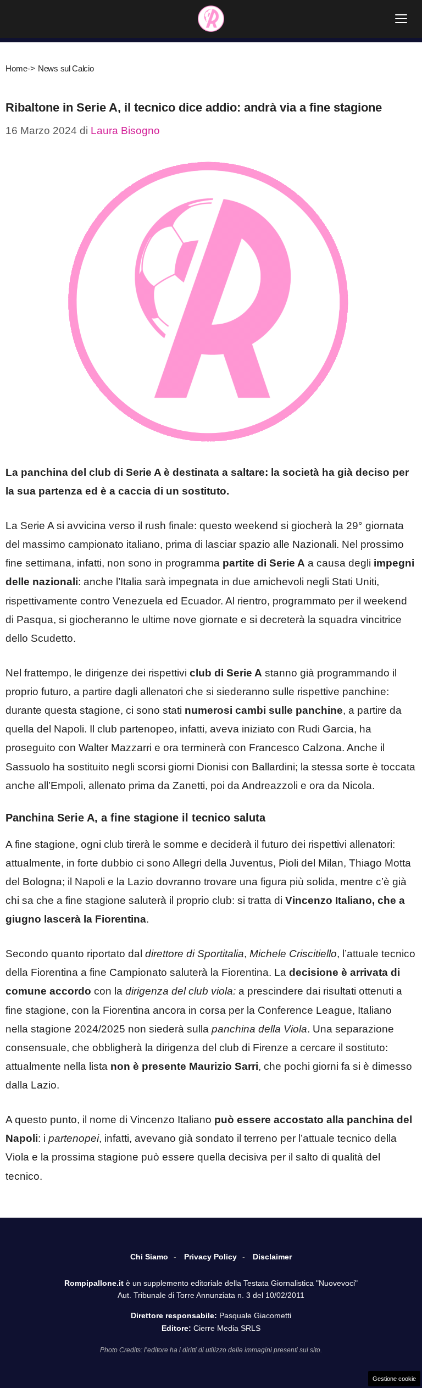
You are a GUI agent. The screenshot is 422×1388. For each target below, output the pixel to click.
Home (16, 68)
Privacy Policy (210, 1256)
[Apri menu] (401, 19)
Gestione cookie (394, 1378)
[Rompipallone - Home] (211, 18)
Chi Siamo (149, 1256)
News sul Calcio (66, 68)
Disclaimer (272, 1256)
